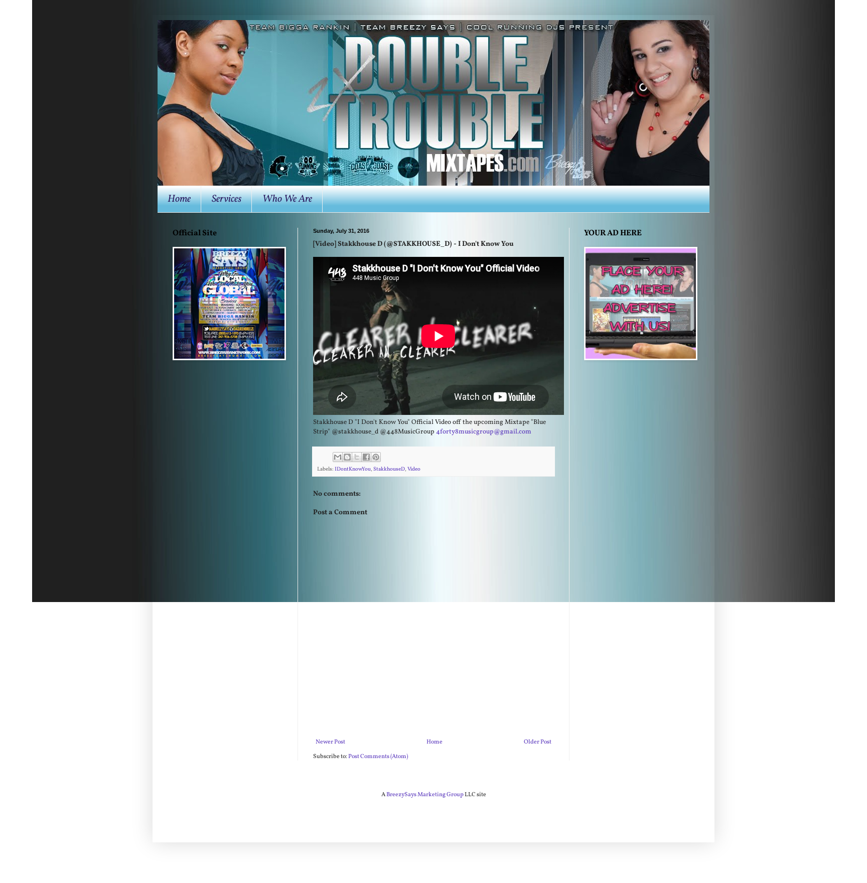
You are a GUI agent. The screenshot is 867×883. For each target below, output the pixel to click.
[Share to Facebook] (366, 457)
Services (226, 199)
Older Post (537, 742)
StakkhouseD (389, 469)
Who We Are (287, 199)
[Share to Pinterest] (376, 457)
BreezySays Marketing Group (425, 795)
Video (413, 469)
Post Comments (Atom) (378, 757)
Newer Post (330, 742)
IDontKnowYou (353, 469)
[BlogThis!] (347, 457)
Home (179, 199)
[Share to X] (357, 457)
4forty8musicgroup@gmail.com (483, 431)
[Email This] (338, 457)
